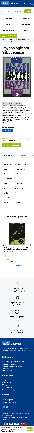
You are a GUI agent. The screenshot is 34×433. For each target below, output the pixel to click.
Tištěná (9, 130)
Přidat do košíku (13, 145)
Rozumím (30, 429)
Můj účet (24, 3)
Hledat (28, 11)
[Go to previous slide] (3, 245)
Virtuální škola (11, 36)
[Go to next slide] (31, 245)
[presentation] (15, 11)
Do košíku (18, 266)
